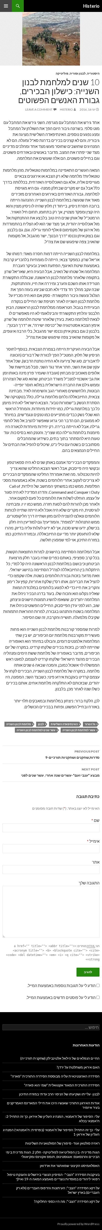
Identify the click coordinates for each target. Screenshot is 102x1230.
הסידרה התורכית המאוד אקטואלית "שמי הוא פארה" (62, 1085)
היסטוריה (93, 73)
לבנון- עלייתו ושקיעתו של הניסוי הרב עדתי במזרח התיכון (59, 1094)
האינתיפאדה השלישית (64, 724)
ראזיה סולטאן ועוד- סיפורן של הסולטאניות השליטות (62, 1143)
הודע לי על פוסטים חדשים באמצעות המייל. (61, 997)
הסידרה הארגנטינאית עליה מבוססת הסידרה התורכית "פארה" (55, 1076)
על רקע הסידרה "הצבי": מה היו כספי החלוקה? (67, 1201)
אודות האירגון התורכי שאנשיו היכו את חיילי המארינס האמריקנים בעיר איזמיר (53, 1105)
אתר (96, 862)
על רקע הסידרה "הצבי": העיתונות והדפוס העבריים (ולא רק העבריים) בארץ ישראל (58, 1190)
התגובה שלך (89, 882)
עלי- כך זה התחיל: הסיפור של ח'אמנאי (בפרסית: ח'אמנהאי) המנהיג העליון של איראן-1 (51, 1132)
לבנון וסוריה (78, 73)
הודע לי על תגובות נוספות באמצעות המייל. (61, 985)
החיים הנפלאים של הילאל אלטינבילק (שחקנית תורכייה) (60, 1058)
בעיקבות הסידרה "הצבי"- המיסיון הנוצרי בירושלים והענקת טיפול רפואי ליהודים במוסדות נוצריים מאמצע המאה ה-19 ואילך (53, 1176)
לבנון (41, 724)
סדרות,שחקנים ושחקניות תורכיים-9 (72, 754)
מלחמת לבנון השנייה (18, 724)
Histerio (91, 6)
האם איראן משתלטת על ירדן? (78, 1067)
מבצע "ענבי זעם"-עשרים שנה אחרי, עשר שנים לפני (60, 772)
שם (95, 820)
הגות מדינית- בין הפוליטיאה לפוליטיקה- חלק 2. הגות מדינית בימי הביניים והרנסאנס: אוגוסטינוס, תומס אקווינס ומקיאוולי (53, 1154)
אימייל (93, 841)
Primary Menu (6, 6)
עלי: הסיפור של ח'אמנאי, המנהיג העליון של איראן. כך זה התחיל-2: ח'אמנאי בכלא (52, 1118)
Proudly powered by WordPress (78, 1224)
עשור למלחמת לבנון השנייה (78, 730)
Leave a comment (38, 109)
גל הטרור (90, 724)
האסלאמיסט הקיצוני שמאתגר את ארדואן (70, 1165)
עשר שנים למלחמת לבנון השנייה (36, 730)
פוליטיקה (62, 73)
